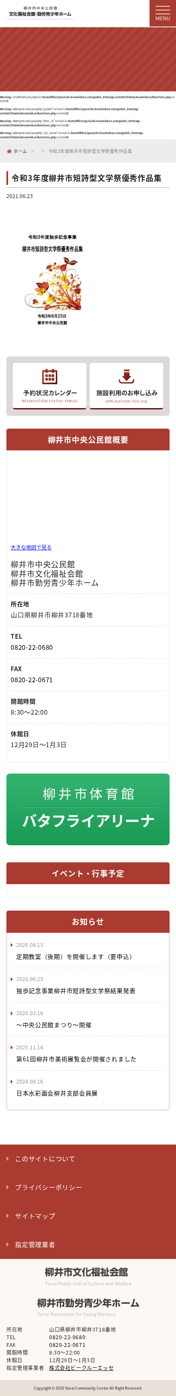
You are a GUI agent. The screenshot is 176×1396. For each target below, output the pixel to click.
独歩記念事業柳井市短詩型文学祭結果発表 (75, 990)
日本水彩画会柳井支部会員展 (57, 1093)
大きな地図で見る (31, 547)
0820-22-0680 (32, 647)
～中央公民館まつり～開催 (53, 1024)
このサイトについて (45, 1158)
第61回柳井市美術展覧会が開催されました (76, 1058)
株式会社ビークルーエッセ (81, 1368)
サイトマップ (35, 1216)
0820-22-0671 (32, 679)
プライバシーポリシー (48, 1187)
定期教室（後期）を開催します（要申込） (75, 956)
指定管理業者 (35, 1244)
